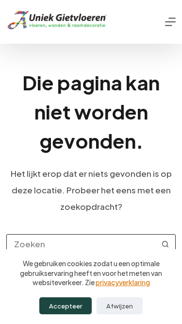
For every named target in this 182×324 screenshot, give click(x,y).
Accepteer (65, 306)
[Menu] (170, 22)
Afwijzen (119, 306)
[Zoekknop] (165, 244)
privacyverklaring (123, 282)
